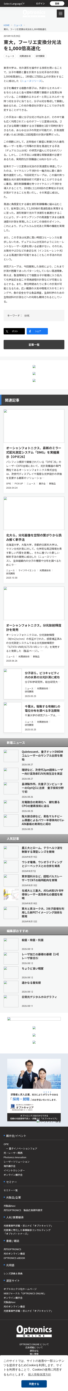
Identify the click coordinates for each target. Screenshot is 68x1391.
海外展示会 (9, 1166)
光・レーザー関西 (13, 1153)
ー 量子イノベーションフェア (20, 1148)
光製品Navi (9, 1205)
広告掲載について (34, 1347)
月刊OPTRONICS (12, 1249)
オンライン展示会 (13, 1174)
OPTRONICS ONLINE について (34, 1344)
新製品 (52, 483)
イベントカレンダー (14, 1170)
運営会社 (34, 1350)
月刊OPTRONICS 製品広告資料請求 (23, 1210)
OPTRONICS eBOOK (14, 1258)
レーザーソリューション (17, 1161)
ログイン (40, 3)
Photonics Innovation (15, 1157)
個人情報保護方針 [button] (39, 1374)
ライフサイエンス (27, 570)
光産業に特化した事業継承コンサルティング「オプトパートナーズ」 (27, 1231)
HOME (7, 25)
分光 (26, 315)
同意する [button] (34, 1383)
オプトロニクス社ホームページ (20, 1289)
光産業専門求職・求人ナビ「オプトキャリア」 (28, 1225)
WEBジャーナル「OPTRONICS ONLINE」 (25, 1293)
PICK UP (19, 483)
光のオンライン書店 (14, 1253)
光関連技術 (25, 55)
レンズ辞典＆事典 (13, 1273)
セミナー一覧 (11, 1190)
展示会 (42, 483)
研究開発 (40, 55)
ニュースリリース (31, 81)
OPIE (8, 483)
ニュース (18, 25)
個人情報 (34, 1353)
